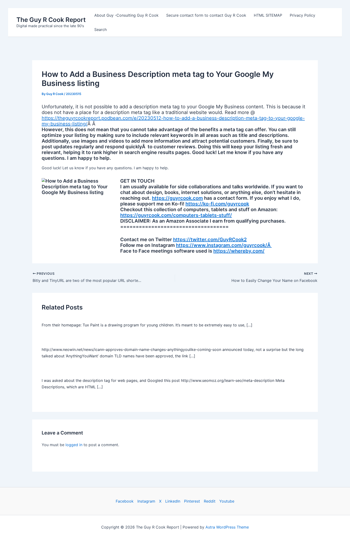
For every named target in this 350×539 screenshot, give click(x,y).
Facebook (125, 501)
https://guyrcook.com (177, 198)
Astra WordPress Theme (227, 527)
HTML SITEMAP (268, 15)
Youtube (226, 501)
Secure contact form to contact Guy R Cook (206, 15)
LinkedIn (172, 501)
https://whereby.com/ (239, 251)
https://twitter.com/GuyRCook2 (210, 239)
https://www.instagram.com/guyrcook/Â (224, 245)
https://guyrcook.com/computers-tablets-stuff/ (176, 215)
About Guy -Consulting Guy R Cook (126, 15)
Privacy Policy (302, 15)
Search (100, 29)
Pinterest (192, 501)
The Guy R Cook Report (51, 19)
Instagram (146, 501)
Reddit (209, 501)
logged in (73, 444)
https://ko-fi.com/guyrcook (217, 204)
